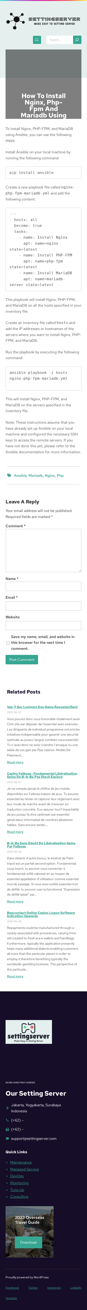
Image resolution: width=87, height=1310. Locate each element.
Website (13, 617)
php (60, 475)
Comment (16, 526)
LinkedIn (75, 1288)
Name (12, 578)
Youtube (11, 1298)
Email (12, 597)
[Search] (77, 40)
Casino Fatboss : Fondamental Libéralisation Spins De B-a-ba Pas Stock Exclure (42, 775)
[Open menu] (37, 40)
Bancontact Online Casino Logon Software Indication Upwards (41, 914)
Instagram (54, 1288)
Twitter (33, 1288)
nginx (50, 475)
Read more (15, 762)
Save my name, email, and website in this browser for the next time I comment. (42, 642)
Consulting (19, 1196)
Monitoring (19, 1183)
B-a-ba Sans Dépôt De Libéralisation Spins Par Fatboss (41, 844)
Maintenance (21, 1162)
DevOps (17, 1176)
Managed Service (24, 1169)
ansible (20, 475)
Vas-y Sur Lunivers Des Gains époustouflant (42, 707)
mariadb (36, 475)
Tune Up (17, 1189)
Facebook (12, 1288)
